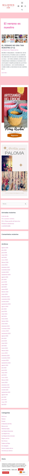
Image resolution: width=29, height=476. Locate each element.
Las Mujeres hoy (6, 50)
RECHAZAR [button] (5, 472)
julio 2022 (4, 368)
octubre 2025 (5, 272)
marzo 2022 (5, 377)
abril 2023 (4, 345)
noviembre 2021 (6, 387)
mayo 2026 (4, 255)
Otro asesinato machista (8, 218)
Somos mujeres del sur (7, 448)
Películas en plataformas (8, 223)
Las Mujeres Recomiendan (8, 436)
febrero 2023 (5, 350)
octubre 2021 (5, 390)
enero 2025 (5, 294)
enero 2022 (4, 382)
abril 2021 (4, 404)
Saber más (14, 469)
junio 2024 (4, 311)
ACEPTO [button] (21, 469)
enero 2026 (5, 265)
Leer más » (4, 72)
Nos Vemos (4, 441)
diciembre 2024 (6, 296)
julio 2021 (4, 397)
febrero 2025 (5, 292)
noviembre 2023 (6, 328)
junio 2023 (4, 341)
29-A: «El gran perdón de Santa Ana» (11, 221)
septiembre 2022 (6, 363)
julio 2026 (4, 250)
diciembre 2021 (5, 385)
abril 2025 (4, 287)
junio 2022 (4, 370)
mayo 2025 (4, 284)
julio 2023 (4, 338)
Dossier (3, 421)
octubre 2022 (5, 360)
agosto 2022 (5, 365)
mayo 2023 (4, 343)
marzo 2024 (5, 318)
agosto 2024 (5, 306)
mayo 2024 (4, 314)
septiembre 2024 (6, 304)
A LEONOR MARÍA (6, 226)
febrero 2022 (5, 380)
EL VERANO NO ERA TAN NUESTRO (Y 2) (13, 46)
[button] (22, 2)
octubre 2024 (5, 301)
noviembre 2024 (6, 299)
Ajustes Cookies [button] (6, 469)
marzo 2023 (5, 348)
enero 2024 (5, 323)
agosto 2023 (5, 336)
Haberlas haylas (5, 428)
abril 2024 (4, 316)
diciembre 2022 (6, 355)
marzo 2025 (5, 289)
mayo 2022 (4, 372)
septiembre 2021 (6, 392)
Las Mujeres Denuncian (7, 431)
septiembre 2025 (6, 274)
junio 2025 (4, 282)
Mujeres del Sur (5, 438)
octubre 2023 (5, 331)
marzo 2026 (5, 260)
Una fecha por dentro (7, 450)
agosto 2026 (5, 247)
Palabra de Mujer (6, 443)
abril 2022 (4, 375)
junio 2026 (4, 252)
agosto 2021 (5, 394)
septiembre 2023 (6, 333)
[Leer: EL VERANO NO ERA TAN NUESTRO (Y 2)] (14, 38)
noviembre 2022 (6, 358)
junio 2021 (4, 399)
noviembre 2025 (6, 270)
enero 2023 (5, 353)
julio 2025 (4, 279)
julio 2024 (4, 309)
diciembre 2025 (6, 267)
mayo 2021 (4, 402)
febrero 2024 (5, 321)
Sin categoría (5, 446)
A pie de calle (5, 216)
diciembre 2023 (6, 326)
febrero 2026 (5, 262)
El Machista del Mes (7, 424)
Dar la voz (4, 416)
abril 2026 (4, 257)
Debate (4, 419)
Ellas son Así (5, 426)
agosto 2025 (5, 277)
